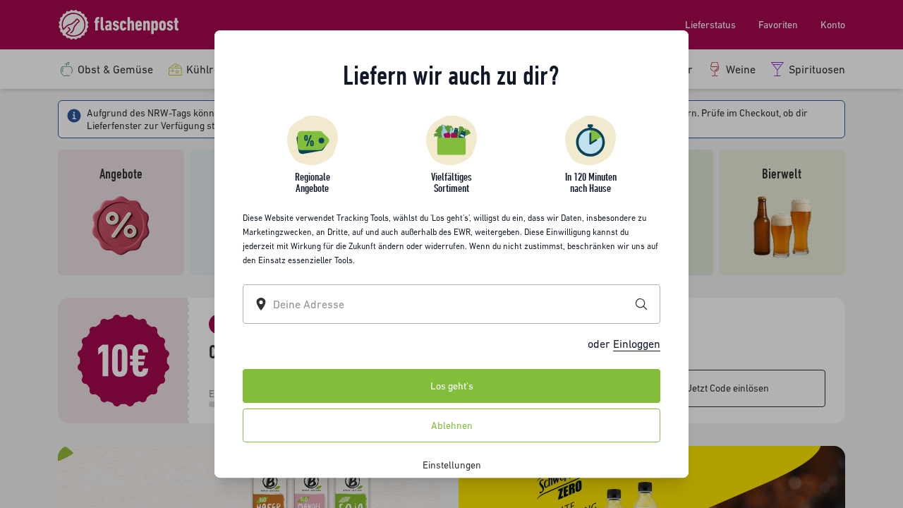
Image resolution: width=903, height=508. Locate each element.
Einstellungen (452, 465)
